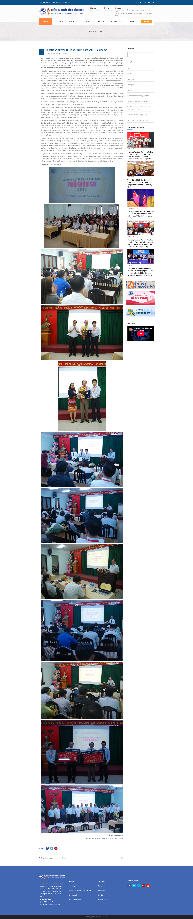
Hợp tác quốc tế (74, 895)
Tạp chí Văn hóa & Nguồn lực (137, 115)
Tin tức (131, 22)
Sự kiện (129, 74)
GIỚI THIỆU (58, 22)
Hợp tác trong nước (75, 899)
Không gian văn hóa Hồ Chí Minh (138, 120)
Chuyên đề (130, 90)
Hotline (108, 8)
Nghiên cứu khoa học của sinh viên (80, 890)
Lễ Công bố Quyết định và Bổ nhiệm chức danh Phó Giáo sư (76, 50)
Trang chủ (45, 22)
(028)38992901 (46, 2)
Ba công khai (102, 899)
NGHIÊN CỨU (99, 22)
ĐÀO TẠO (72, 22)
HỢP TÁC (85, 22)
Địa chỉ (118, 8)
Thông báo (131, 85)
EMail (94, 8)
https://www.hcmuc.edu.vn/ (51, 905)
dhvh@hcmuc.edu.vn (62, 2)
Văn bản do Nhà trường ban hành (138, 96)
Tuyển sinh (146, 21)
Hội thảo (71, 881)
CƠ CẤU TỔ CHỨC (116, 22)
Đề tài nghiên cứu (74, 886)
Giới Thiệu (101, 881)
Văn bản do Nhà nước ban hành (137, 101)
